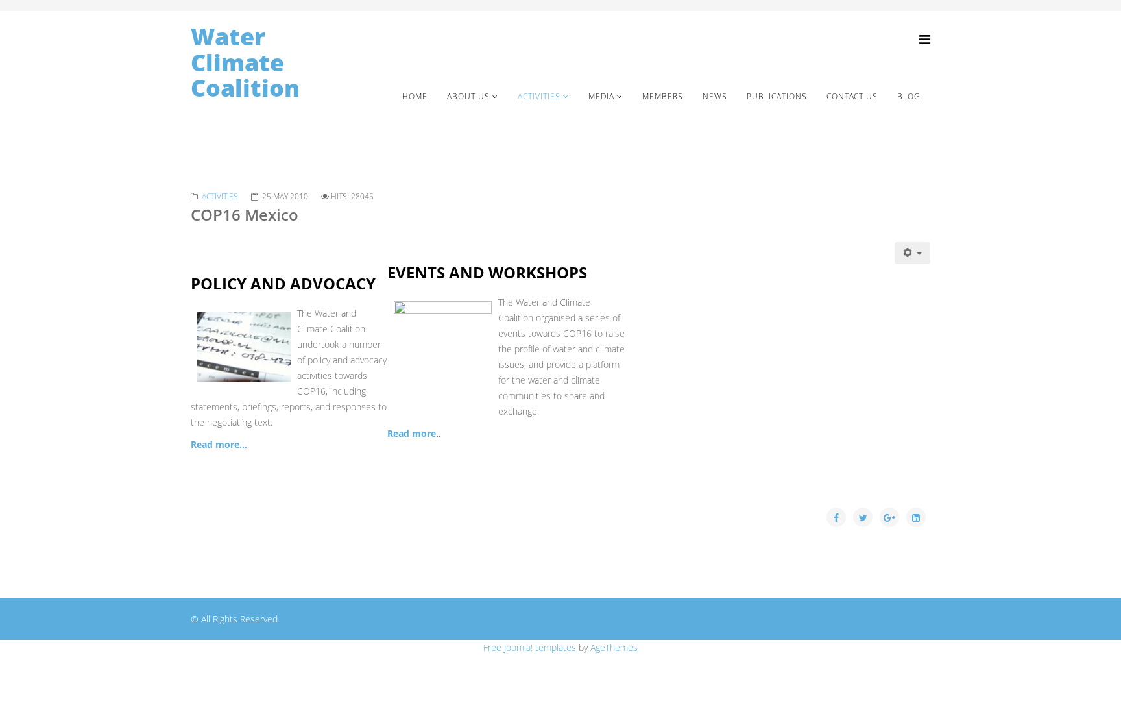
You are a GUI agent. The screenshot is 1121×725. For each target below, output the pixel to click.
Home (415, 96)
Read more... (219, 444)
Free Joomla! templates (529, 647)
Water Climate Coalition (245, 62)
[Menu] (924, 39)
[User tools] (913, 253)
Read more (411, 433)
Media (601, 96)
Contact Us (852, 96)
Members (662, 96)
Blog (909, 96)
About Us (468, 96)
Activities (539, 96)
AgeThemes (614, 647)
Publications (777, 96)
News (715, 96)
